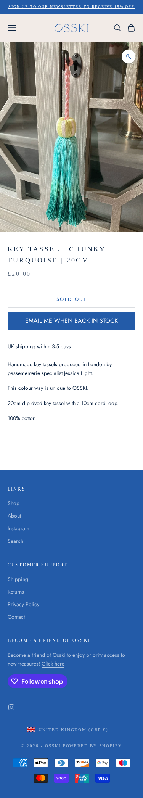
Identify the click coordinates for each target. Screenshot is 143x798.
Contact (16, 617)
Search (15, 541)
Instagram (18, 528)
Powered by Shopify (92, 745)
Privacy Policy (23, 604)
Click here (53, 664)
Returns (16, 591)
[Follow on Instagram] (11, 707)
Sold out (71, 299)
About (14, 516)
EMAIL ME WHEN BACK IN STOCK (71, 320)
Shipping (18, 579)
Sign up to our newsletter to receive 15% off (71, 7)
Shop (13, 503)
